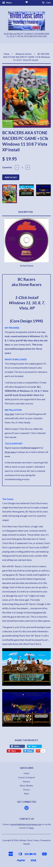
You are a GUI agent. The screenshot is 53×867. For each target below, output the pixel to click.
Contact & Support (26, 777)
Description (25, 212)
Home (6, 54)
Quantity (7, 167)
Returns (26, 781)
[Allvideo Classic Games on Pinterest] (26, 809)
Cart (48, 2)
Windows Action (23, 54)
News (26, 793)
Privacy (26, 790)
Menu (9, 2)
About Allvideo (26, 785)
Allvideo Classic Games (29, 840)
